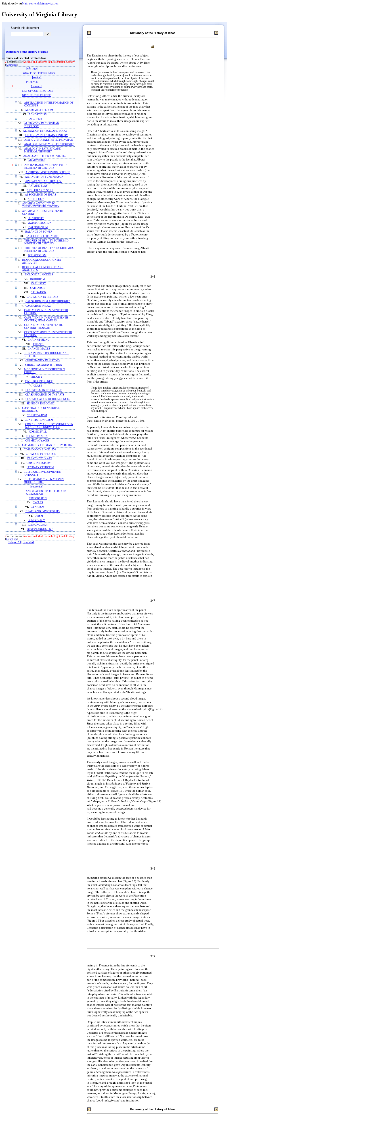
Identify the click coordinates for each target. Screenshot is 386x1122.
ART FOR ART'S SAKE (40, 190)
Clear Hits (11, 64)
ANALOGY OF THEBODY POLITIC (44, 156)
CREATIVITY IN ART (39, 458)
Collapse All (14, 542)
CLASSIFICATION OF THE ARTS (44, 394)
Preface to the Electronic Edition (38, 73)
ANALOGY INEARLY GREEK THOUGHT (48, 144)
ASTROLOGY (36, 199)
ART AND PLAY (38, 185)
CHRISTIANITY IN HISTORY (42, 360)
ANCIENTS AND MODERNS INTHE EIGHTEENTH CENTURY (45, 166)
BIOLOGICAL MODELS (39, 274)
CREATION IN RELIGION (41, 454)
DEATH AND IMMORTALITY (42, 511)
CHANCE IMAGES (39, 348)
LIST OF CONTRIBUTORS (37, 91)
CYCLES (38, 502)
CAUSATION (38, 292)
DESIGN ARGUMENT (40, 529)
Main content (30, 3)
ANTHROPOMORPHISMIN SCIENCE (47, 172)
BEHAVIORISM (37, 255)
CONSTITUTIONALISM (39, 419)
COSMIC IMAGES (37, 436)
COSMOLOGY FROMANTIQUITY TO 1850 (47, 445)
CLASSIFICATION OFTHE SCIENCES (47, 399)
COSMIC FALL (38, 431)
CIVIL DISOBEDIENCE (38, 381)
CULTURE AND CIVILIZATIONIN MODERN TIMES (44, 481)
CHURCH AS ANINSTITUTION (43, 365)
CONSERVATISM (37, 415)
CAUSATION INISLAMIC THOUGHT (47, 301)
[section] (36, 77)
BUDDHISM (37, 279)
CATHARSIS (37, 288)
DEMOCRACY (36, 520)
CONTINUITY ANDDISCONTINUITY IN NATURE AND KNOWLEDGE (49, 426)
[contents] (36, 86)
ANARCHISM (36, 160)
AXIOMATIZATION (40, 222)
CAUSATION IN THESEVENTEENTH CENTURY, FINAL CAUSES (46, 319)
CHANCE (38, 344)
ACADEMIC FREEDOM (39, 110)
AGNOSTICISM (38, 114)
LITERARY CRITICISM (40, 467)
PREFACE (32, 82)
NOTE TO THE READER (36, 95)
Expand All (28, 542)
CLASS (38, 385)
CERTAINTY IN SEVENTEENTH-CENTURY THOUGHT (43, 326)
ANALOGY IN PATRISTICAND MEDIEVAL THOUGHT (42, 150)
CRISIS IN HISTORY (39, 463)
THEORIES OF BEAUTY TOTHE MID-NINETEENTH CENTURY (46, 242)
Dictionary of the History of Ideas (27, 51)
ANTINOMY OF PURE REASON (44, 176)
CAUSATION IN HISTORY (42, 297)
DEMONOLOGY (38, 524)
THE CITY (36, 376)
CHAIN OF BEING (39, 339)
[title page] (32, 68)
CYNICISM (37, 507)
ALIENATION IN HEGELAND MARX (45, 130)
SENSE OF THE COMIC (41, 403)
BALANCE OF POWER (38, 231)
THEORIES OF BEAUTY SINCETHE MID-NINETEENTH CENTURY (49, 249)
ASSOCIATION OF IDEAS (40, 194)
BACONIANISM (38, 227)
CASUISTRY (38, 283)
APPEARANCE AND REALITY (43, 181)
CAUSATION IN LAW (38, 305)
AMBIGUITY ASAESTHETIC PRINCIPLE (48, 139)
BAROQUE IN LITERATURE (42, 236)
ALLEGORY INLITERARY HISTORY (46, 135)
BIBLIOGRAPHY (38, 498)
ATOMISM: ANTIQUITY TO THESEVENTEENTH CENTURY (40, 205)
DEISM (39, 515)
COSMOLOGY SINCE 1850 (40, 449)
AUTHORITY (36, 218)
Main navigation (48, 3)
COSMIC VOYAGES (37, 440)
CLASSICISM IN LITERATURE (43, 390)
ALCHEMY (36, 119)
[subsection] (36, 486)
